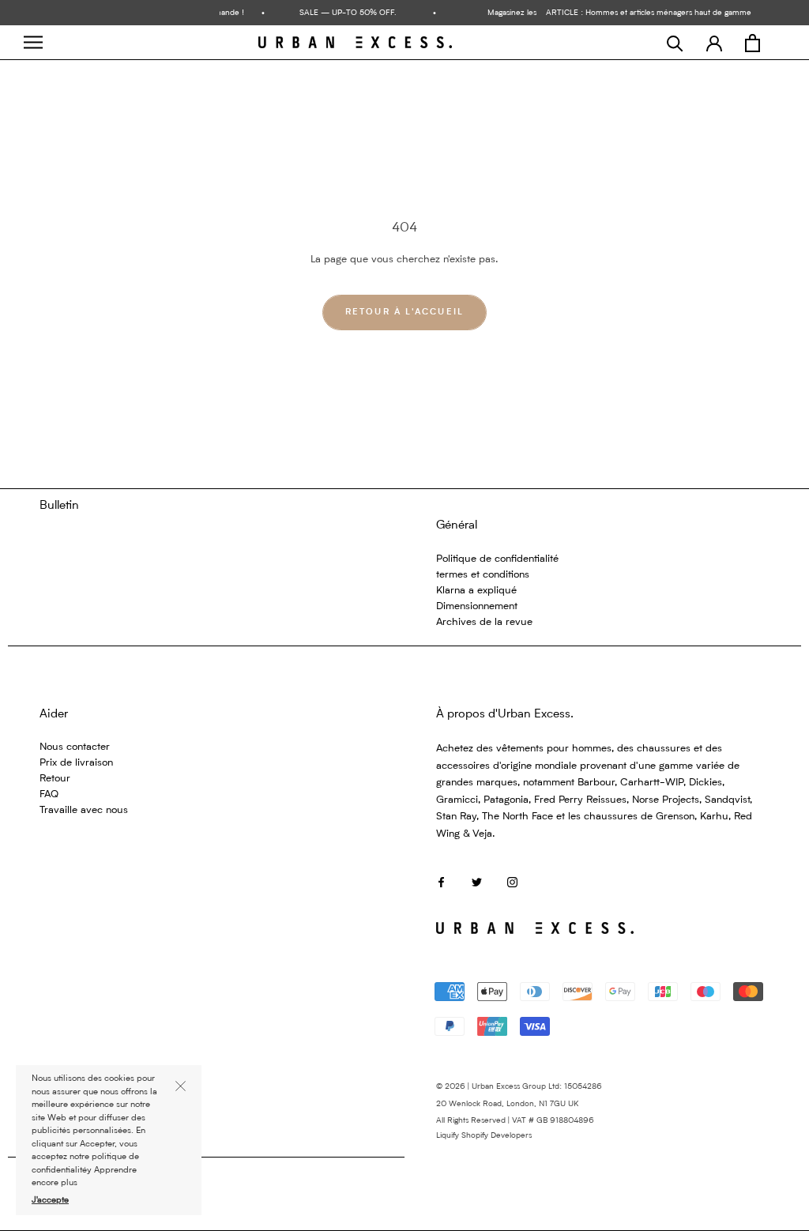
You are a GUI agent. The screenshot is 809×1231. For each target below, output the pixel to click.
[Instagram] (512, 882)
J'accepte (50, 1200)
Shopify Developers (496, 1135)
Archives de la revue (484, 622)
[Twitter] (477, 882)
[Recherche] (675, 43)
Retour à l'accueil (405, 312)
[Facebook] (441, 882)
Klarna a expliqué (476, 590)
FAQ (49, 794)
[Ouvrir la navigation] (33, 42)
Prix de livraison (76, 763)
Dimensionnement (476, 606)
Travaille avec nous (84, 810)
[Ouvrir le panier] (752, 43)
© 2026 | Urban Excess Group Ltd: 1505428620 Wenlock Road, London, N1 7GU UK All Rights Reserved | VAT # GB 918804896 (519, 1103)
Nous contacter (75, 747)
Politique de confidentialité (497, 559)
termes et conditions (482, 575)
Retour (55, 779)
